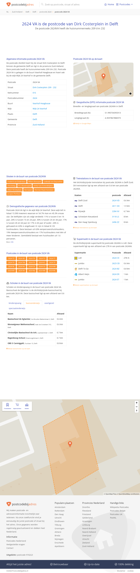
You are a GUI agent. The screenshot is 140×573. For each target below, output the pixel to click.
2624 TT (52, 258)
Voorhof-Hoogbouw (41, 103)
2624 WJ (32, 270)
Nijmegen (59, 539)
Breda (57, 535)
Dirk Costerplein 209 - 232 (44, 87)
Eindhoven (59, 521)
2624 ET (115, 279)
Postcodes (125, 4)
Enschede (59, 542)
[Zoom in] (137, 403)
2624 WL (52, 270)
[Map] (70, 447)
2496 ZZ (115, 222)
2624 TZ (11, 258)
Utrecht (58, 517)
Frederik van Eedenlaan (16, 181)
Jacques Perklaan (14, 194)
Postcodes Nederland (16, 541)
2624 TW (21, 262)
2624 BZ (115, 268)
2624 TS (42, 258)
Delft (35, 114)
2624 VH (21, 266)
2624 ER (115, 274)
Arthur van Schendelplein (43, 185)
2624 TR (32, 258)
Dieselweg (11, 185)
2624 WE (42, 270)
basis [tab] (33, 303)
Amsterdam (60, 507)
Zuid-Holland (39, 124)
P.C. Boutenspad (24, 185)
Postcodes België (117, 510)
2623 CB (115, 263)
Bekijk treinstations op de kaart (85, 228)
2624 (35, 98)
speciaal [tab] (17, 308)
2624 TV (11, 262)
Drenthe (86, 507)
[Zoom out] (137, 407)
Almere (58, 532)
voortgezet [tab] (49, 303)
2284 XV (115, 211)
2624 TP (52, 262)
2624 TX (32, 262)
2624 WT (11, 270)
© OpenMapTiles (110, 494)
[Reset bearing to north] (137, 411)
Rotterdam (59, 510)
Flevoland (86, 510)
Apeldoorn (59, 546)
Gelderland (87, 517)
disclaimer (121, 571)
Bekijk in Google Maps (83, 123)
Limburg (86, 525)
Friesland (86, 514)
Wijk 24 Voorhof (40, 108)
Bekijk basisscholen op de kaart (19, 349)
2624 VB (21, 258)
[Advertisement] (70, 42)
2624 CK (32, 266)
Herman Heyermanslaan (44, 190)
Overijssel (86, 535)
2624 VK (21, 270)
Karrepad (28, 190)
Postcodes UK (116, 514)
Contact (9, 548)
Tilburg (58, 525)
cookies (130, 571)
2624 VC (42, 262)
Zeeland (86, 542)
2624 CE (115, 258)
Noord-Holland (89, 532)
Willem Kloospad (34, 181)
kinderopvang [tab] (15, 303)
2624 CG (42, 266)
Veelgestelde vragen (15, 544)
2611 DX (115, 206)
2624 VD (115, 200)
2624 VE (11, 266)
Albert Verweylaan (14, 190)
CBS (12, 242)
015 (34, 92)
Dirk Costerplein (89, 23)
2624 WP (52, 266)
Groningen (59, 528)
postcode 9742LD (25, 555)
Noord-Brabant (89, 528)
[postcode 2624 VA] (21, 4)
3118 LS (115, 216)
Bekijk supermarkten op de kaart (86, 285)
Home (111, 4)
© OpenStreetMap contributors (128, 494)
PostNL (113, 517)
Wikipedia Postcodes (119, 507)
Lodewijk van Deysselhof (53, 181)
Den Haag (59, 514)
